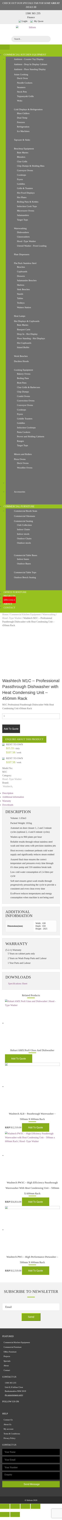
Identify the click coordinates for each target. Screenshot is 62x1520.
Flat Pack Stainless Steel (25, 263)
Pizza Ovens (20, 459)
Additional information (13, 797)
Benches (21, 267)
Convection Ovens (25, 400)
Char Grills (22, 161)
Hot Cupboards (24, 343)
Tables (20, 298)
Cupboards (22, 271)
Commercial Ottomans (24, 516)
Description (7, 793)
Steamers (21, 87)
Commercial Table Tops (25, 572)
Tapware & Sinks (22, 140)
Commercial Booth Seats (25, 511)
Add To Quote (11, 728)
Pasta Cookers (23, 432)
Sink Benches (23, 289)
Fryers (20, 179)
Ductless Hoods (21, 361)
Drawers (21, 276)
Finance (31, 17)
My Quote (38, 21)
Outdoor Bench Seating (25, 577)
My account (8, 1429)
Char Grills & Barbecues (28, 387)
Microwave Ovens (25, 210)
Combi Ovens (23, 396)
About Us (7, 1424)
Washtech (7, 786)
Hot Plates (21, 197)
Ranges (20, 441)
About (8, 604)
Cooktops (21, 175)
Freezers (21, 122)
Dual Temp (22, 118)
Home (5, 614)
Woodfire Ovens (24, 467)
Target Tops (22, 220)
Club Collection (24, 525)
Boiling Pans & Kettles (27, 202)
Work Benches (21, 356)
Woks (19, 100)
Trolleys (21, 303)
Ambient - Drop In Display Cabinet (30, 64)
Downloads (7, 805)
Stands (20, 294)
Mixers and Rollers (23, 454)
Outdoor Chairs (24, 538)
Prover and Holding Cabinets (30, 436)
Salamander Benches (27, 280)
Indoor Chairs (23, 529)
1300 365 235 (32, 13)
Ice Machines (23, 131)
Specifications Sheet (17, 983)
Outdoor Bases (24, 563)
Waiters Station (24, 307)
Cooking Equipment (23, 370)
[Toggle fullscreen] (25, 1506)
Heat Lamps (19, 316)
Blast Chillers (23, 113)
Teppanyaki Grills (25, 96)
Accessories (19, 492)
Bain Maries (22, 152)
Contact (9, 607)
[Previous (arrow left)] (5, 1514)
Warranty (6, 801)
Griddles (21, 184)
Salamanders (23, 215)
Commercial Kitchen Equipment (25, 54)
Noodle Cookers (24, 83)
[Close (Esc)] (5, 1506)
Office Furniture (15, 592)
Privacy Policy (9, 1438)
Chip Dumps (23, 391)
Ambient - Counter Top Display (29, 59)
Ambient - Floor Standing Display (30, 69)
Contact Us (8, 1420)
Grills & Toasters (25, 188)
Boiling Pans (23, 378)
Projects (9, 596)
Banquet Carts (23, 329)
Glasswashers (23, 236)
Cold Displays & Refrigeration (28, 109)
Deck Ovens (23, 463)
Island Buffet (23, 347)
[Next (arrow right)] (15, 1514)
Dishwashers (23, 232)
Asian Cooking (21, 74)
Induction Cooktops (26, 427)
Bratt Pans (21, 383)
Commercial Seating (23, 521)
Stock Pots (22, 92)
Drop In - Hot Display (27, 334)
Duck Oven (22, 78)
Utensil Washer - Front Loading (31, 246)
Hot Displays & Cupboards (26, 321)
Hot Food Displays (26, 193)
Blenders (21, 157)
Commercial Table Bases (25, 555)
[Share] (15, 1506)
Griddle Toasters (24, 418)
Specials (9, 600)
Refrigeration (23, 126)
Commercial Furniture (19, 506)
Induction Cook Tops (27, 206)
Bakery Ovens (23, 374)
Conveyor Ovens (25, 170)
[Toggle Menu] (5, 47)
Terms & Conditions (12, 1434)
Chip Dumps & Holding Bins (30, 166)
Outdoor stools (24, 543)
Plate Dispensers (21, 254)
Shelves (20, 285)
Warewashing (20, 228)
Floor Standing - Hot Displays (31, 338)
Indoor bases (23, 559)
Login (24, 21)
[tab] (31, 793)
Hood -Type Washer (26, 241)
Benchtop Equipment (24, 148)
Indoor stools (23, 534)
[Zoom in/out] (35, 1506)
